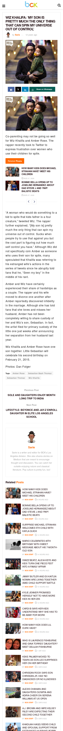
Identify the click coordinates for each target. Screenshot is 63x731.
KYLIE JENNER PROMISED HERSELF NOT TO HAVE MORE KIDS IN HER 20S (38, 595)
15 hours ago (43, 587)
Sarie (17, 34)
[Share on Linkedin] (25, 89)
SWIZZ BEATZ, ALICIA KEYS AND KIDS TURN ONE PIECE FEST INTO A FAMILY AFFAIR (39, 563)
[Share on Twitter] (18, 89)
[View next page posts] (34, 201)
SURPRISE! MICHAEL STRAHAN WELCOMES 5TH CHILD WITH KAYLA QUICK (39, 528)
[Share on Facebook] (11, 89)
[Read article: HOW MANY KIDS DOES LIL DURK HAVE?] (13, 628)
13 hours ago (43, 535)
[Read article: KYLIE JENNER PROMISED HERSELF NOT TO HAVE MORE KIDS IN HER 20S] (13, 596)
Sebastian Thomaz (16, 378)
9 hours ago (42, 519)
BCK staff (29, 500)
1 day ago (41, 651)
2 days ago (42, 667)
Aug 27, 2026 (29, 178)
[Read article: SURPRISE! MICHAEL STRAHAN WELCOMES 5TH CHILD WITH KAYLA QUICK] (13, 528)
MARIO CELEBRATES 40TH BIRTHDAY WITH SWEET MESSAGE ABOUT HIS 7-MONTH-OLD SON (39, 545)
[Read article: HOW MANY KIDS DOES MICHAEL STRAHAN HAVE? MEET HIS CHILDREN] (12, 172)
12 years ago (31, 34)
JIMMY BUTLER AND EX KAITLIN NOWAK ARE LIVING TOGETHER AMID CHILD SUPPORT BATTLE (39, 579)
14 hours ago (43, 554)
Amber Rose (19, 373)
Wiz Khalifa (34, 378)
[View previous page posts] (28, 201)
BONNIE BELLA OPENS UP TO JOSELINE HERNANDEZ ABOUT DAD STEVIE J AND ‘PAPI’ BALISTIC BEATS (38, 187)
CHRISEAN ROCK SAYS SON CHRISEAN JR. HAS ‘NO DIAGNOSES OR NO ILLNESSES (39, 676)
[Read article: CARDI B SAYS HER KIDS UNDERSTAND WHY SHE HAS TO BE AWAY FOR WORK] (13, 612)
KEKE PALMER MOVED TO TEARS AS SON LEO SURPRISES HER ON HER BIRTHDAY (39, 660)
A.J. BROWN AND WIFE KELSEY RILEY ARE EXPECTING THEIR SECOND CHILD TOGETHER (39, 711)
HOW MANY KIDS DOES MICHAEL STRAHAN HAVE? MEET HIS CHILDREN (39, 171)
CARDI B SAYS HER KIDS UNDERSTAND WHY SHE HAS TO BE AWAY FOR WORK (39, 611)
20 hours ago (43, 619)
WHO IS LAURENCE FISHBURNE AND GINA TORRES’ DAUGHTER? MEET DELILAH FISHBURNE (39, 643)
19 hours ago (43, 603)
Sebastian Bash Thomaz (40, 373)
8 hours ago (42, 500)
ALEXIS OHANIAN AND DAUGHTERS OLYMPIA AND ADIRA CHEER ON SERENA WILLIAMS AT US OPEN (37, 693)
